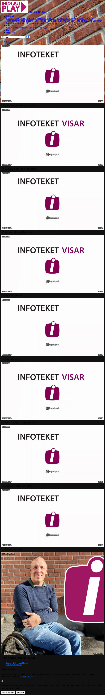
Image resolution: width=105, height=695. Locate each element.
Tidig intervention (34, 23)
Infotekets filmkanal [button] (37, 12)
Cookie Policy (26, 677)
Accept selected (8, 693)
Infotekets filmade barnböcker (88, 21)
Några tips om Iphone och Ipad (60, 21)
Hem (8, 41)
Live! (11, 32)
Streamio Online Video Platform (17, 663)
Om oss (9, 30)
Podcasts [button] (10, 25)
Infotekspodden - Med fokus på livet (31, 28)
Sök (27, 37)
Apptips (54, 23)
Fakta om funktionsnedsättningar (41, 18)
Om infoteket (20, 18)
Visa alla (10, 18)
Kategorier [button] (11, 16)
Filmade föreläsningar (66, 18)
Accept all (20, 693)
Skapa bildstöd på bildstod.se (32, 21)
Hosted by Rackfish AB (14, 665)
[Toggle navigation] (47, 12)
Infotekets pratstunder (16, 23)
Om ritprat (46, 23)
